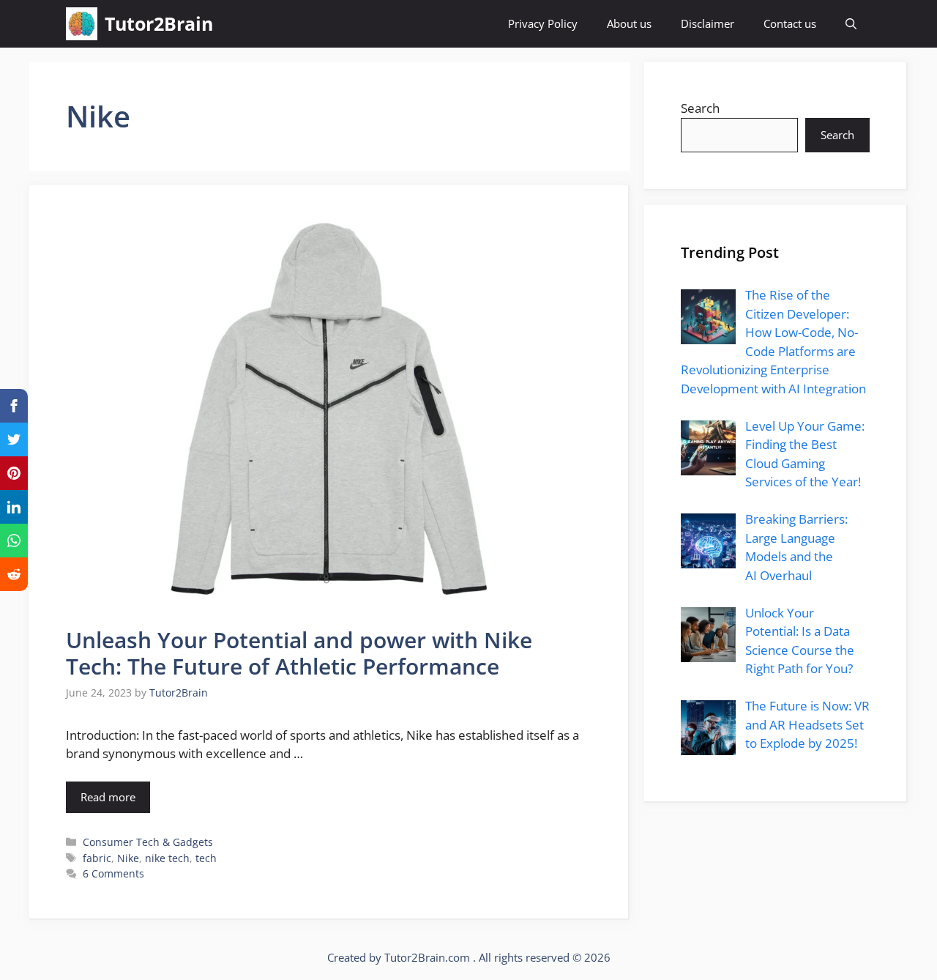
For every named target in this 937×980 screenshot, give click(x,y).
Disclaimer (707, 23)
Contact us (790, 23)
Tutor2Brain (159, 23)
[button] (851, 24)
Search (700, 108)
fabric (97, 858)
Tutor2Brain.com (428, 957)
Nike (128, 858)
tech (206, 858)
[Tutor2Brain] (81, 24)
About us (629, 23)
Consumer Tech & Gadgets (148, 842)
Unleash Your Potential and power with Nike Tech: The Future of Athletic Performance (299, 653)
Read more (108, 797)
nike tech (167, 858)
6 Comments (113, 873)
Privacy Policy (543, 23)
